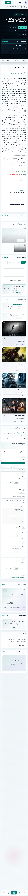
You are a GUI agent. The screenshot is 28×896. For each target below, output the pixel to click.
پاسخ (16, 482)
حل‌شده (3, 456)
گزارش (22, 485)
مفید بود (21, 482)
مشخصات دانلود (21, 34)
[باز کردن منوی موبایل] (2, 2)
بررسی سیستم (11, 27)
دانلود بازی (20, 6)
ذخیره (10, 482)
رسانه (8, 60)
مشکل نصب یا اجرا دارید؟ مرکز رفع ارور (18, 577)
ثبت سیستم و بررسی (17, 292)
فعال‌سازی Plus (21, 645)
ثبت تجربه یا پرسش (12, 462)
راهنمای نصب (21, 30)
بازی (16, 6)
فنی (11, 456)
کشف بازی (7, 2)
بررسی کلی (23, 60)
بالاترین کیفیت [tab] (11, 262)
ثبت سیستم (19, 317)
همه (23, 456)
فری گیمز (25, 6)
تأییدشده (7, 456)
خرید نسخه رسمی (11, 30)
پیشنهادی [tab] (18, 262)
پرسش (15, 456)
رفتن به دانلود (21, 27)
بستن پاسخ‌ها (21, 506)
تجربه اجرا (19, 456)
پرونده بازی (14, 60)
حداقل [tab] (23, 262)
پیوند (6, 482)
